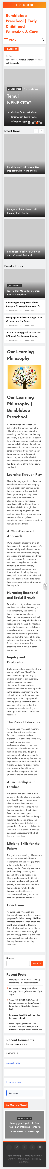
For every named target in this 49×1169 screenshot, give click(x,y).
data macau (13, 1093)
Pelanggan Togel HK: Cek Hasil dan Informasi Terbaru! (24, 211)
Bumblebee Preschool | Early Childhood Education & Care (22, 24)
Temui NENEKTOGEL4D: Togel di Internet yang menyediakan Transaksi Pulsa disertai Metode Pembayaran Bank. (25, 1005)
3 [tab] (37, 123)
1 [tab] (29, 123)
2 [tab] (33, 123)
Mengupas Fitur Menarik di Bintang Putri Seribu (22, 168)
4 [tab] (41, 123)
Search (10, 958)
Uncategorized (14, 286)
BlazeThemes (24, 1161)
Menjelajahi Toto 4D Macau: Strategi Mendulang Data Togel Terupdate (24, 981)
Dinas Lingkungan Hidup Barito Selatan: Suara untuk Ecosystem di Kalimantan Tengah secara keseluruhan (25, 1026)
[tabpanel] (24, 97)
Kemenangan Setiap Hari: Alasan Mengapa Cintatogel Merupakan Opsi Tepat (24, 306)
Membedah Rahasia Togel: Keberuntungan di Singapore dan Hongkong (23, 255)
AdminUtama (13, 310)
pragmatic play (13, 1062)
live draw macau (13, 1082)
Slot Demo (11, 1072)
